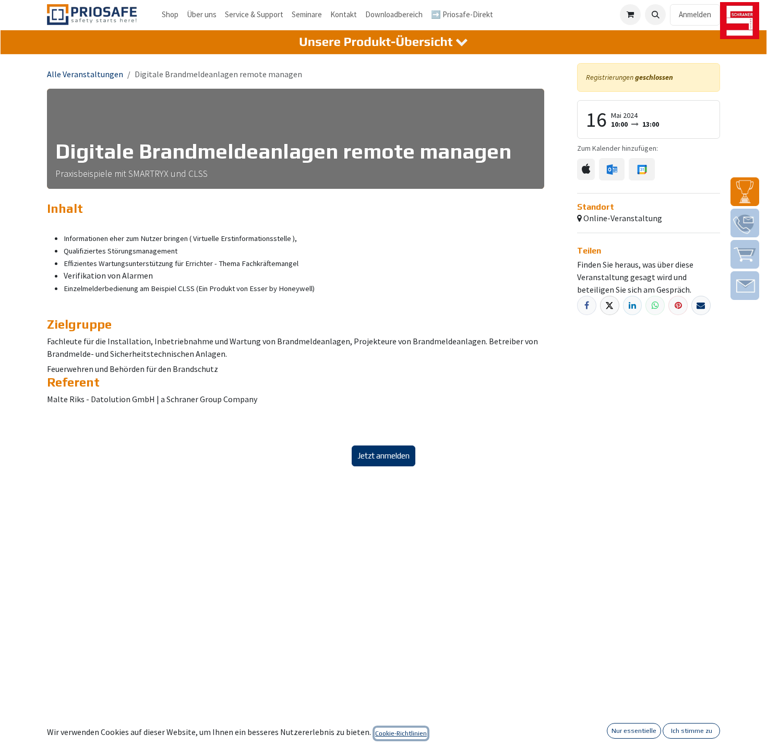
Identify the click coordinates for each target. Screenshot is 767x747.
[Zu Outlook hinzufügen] (612, 169)
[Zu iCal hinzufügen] (586, 169)
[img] (744, 191)
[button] (655, 14)
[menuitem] (202, 15)
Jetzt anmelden (383, 455)
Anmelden (695, 14)
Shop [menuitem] (170, 14)
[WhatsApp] (655, 305)
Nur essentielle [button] (634, 730)
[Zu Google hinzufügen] (641, 169)
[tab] (383, 42)
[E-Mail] (701, 305)
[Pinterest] (678, 305)
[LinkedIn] (632, 305)
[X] (609, 305)
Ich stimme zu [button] (691, 730)
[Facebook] (586, 305)
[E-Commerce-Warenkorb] (630, 14)
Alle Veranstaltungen (85, 74)
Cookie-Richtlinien (401, 733)
